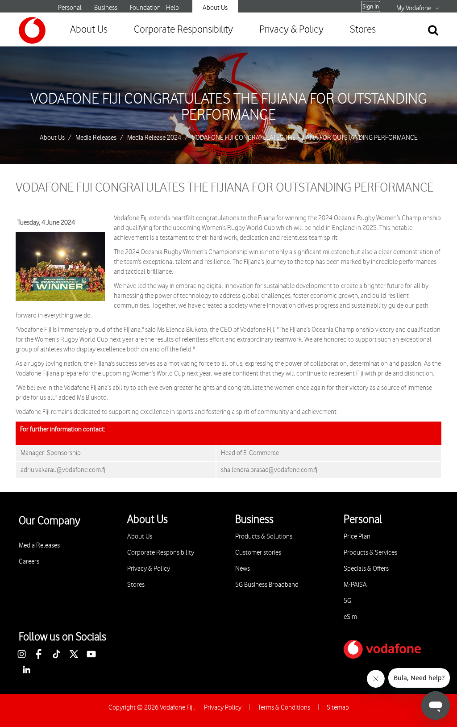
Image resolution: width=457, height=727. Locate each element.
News (242, 568)
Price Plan (357, 536)
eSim (350, 617)
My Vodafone (413, 8)
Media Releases (95, 138)
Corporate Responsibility (183, 29)
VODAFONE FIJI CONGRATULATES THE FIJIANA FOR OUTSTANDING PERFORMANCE (228, 107)
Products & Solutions (263, 536)
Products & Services (370, 552)
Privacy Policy (222, 707)
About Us (215, 8)
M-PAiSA (355, 585)
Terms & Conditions (284, 707)
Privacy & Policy (291, 29)
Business (105, 8)
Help (172, 8)
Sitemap (338, 707)
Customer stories (258, 552)
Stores (363, 29)
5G (347, 601)
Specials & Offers (366, 568)
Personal (70, 8)
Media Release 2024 (154, 138)
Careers (29, 561)
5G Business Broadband (267, 585)
